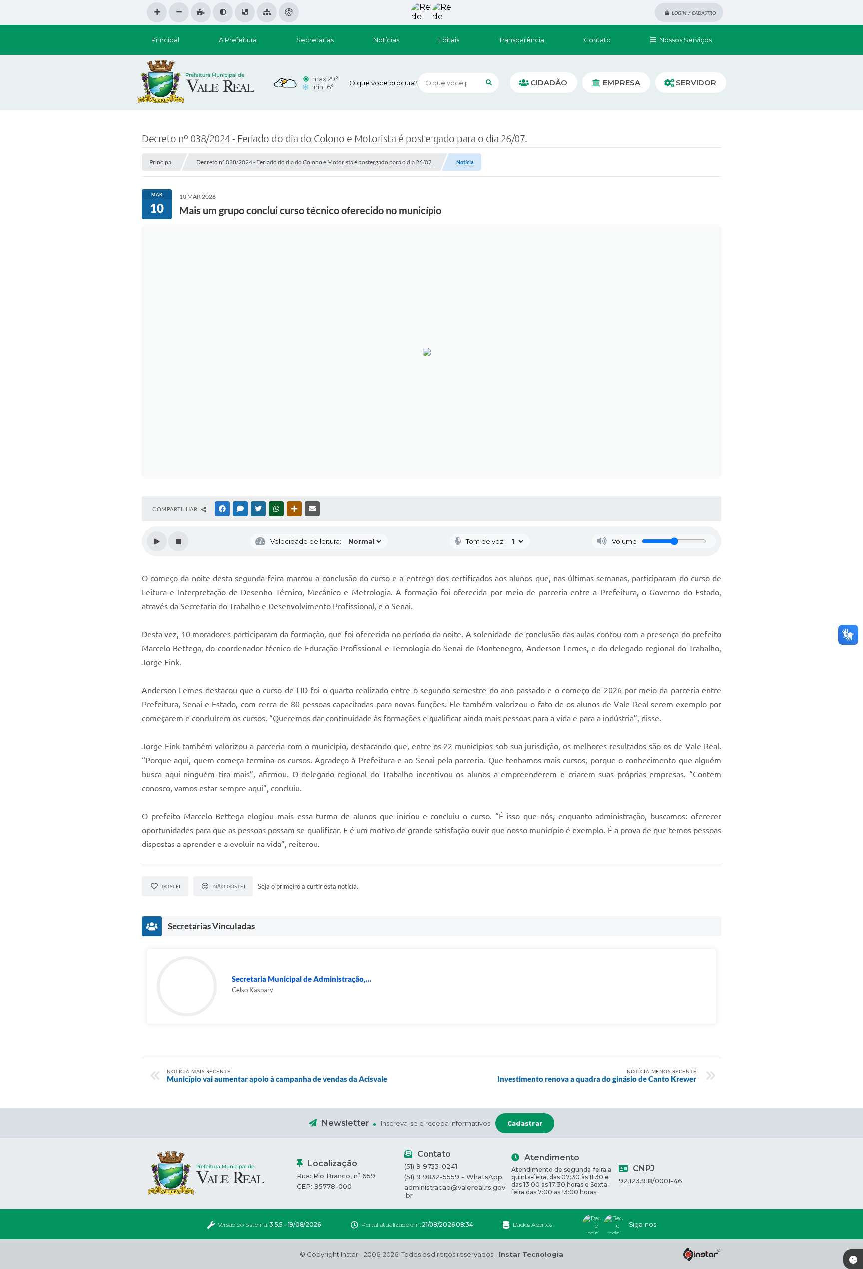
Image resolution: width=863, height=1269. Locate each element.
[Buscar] (489, 83)
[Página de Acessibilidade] (289, 12)
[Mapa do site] (267, 12)
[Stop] (178, 541)
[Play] (157, 541)
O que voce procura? (383, 83)
